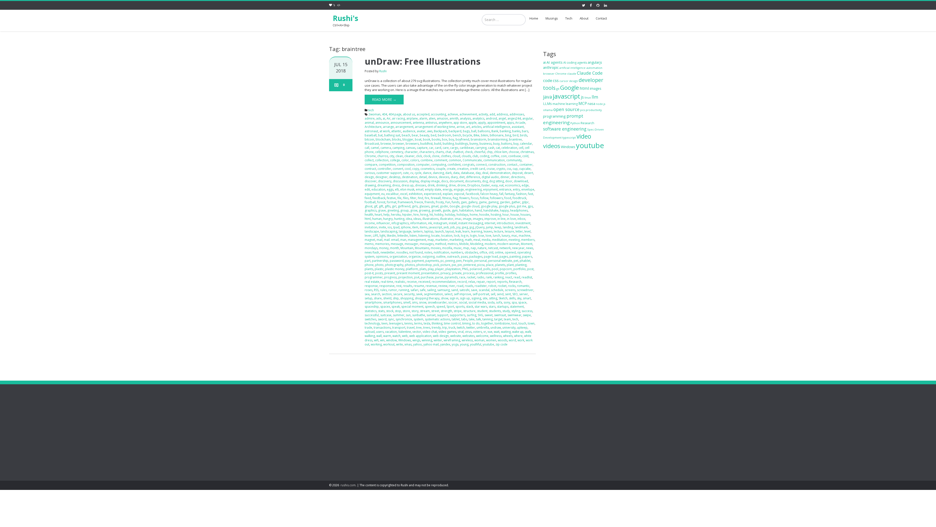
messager (411, 244)
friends (429, 202)
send (500, 294)
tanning (487, 319)
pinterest (469, 265)
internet (490, 223)
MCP (582, 103)
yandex (445, 344)
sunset (431, 315)
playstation (453, 269)
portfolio (519, 269)
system (418, 319)
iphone (406, 227)
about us (409, 114)
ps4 (416, 277)
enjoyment (490, 189)
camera (385, 148)
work (520, 340)
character (411, 152)
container (526, 164)
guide (446, 210)
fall (501, 194)
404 (384, 114)
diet (462, 177)
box (444, 139)
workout (389, 344)
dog (485, 181)
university (509, 327)
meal (476, 240)
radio (480, 277)
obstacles (471, 252)
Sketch (503, 298)
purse (439, 277)
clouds (466, 156)
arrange (388, 127)
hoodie (484, 215)
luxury (506, 235)
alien (432, 118)
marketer (441, 240)
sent (508, 294)
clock (426, 156)
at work (385, 131)
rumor (392, 290)
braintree (515, 139)
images (478, 219)
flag (455, 198)
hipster (407, 215)
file (399, 198)
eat (501, 185)
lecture (498, 231)
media (486, 240)
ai (384, 118)
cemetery (396, 152)
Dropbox (473, 185)
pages (503, 256)
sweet (489, 315)
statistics (371, 311)
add (492, 114)
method (440, 244)
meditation (499, 240)
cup (515, 169)
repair (481, 282)
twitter (470, 327)
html (368, 219)
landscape (372, 231)
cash (491, 148)
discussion (400, 181)
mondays (371, 248)
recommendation (444, 282)
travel (411, 327)
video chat (430, 332)
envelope (527, 189)
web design (441, 336)
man (403, 240)
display (414, 181)
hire (416, 215)
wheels (508, 336)
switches (370, 319)
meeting (514, 240)
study (506, 311)
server (523, 294)
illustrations (430, 219)
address (502, 114)
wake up (518, 332)
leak (458, 231)
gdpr (525, 202)
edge (525, 185)
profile (499, 273)
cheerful (479, 152)
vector (416, 332)
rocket (502, 286)
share (378, 298)
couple (440, 169)
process (468, 273)
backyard (454, 131)
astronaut (371, 131)
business (485, 144)
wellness (496, 336)
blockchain (383, 139)
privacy (445, 273)
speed (440, 306)
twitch (461, 327)
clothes (446, 156)
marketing (456, 240)
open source (566, 109)
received (424, 282)
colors (414, 160)
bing (508, 135)
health (369, 215)
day (478, 173)
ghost (368, 206)
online (499, 252)
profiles (511, 273)
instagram (440, 223)
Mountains (422, 248)
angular (527, 118)
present (389, 273)
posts (379, 273)
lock (456, 235)
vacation (391, 332)
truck (451, 327)
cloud (456, 156)
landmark (521, 227)
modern (490, 244)
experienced (432, 194)
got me (521, 206)
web (405, 336)
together (487, 323)
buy (515, 144)
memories (382, 244)
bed (433, 135)
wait (496, 332)
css (509, 169)
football (370, 202)
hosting (496, 215)
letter (519, 231)
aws (429, 131)
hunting (399, 219)
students (495, 311)
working (376, 344)
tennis (408, 323)
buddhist (426, 144)
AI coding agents (575, 63)
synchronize (404, 319)
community (514, 160)
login (473, 235)
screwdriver (525, 290)
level (527, 231)
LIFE (375, 235)
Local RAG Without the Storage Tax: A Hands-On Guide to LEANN (424, 437)
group (404, 210)
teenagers (396, 323)
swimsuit (500, 315)
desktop (394, 177)
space (522, 302)
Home (533, 18)
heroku (396, 215)
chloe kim (500, 152)
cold (525, 156)
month (394, 248)
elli (397, 189)
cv (411, 173)
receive (412, 282)
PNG (465, 269)
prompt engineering (563, 119)
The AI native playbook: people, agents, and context (420, 451)
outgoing (428, 256)
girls (415, 206)
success (527, 311)
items (423, 227)
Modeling (476, 244)
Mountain (406, 248)
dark (448, 173)
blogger (407, 139)
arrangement (404, 127)
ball (473, 131)
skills (512, 298)
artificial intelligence (496, 127)
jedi (446, 227)
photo (379, 265)
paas (464, 256)
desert (528, 173)
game (483, 202)
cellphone (382, 152)
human (377, 219)
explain (448, 194)
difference (473, 177)
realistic (400, 282)
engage (459, 189)
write (399, 344)
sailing (431, 290)
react (508, 277)
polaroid (476, 269)
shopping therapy (427, 298)
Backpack (440, 131)
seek (419, 294)
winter (438, 340)
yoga (455, 344)
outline (441, 256)
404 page (395, 114)
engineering (473, 189)
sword (382, 319)
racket (471, 277)
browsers (412, 144)
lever (368, 235)
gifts (387, 206)
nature (482, 248)
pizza (481, 265)
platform (412, 269)
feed (368, 198)
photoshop (424, 265)
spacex (385, 306)
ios (390, 227)
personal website (500, 261)
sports (460, 306)
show (444, 298)
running (404, 290)
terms (418, 323)
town (531, 323)
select (448, 294)
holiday (450, 215)
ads (378, 118)
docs (444, 181)
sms (415, 302)
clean (399, 156)
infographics (400, 223)
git (557, 89)
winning (427, 340)
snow (422, 302)
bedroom (444, 135)
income (370, 223)
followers (496, 198)
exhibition (415, 194)
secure (397, 294)
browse (385, 144)
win (382, 340)
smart (527, 298)
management (417, 240)
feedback (378, 198)
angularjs (595, 62)
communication (494, 160)
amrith (453, 118)
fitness (446, 198)
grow (413, 210)
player (439, 269)
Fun (447, 202)
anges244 (514, 118)
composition (406, 164)
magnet (370, 240)
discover (371, 181)
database (467, 173)
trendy (436, 327)
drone (461, 185)
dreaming (384, 185)
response (371, 286)
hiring (424, 215)
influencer (383, 223)
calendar (526, 144)
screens (510, 290)
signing (476, 298)
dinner (504, 177)
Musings (552, 18)
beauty (424, 135)
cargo (454, 148)
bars (525, 131)
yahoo (417, 344)
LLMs (547, 103)
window (391, 340)
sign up (465, 298)
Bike (476, 135)
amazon (442, 118)
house (514, 215)
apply (482, 123)
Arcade (520, 123)
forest (381, 202)
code (547, 80)
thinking (437, 323)
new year (518, 248)
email (419, 189)
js (582, 97)
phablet (525, 261)
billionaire (497, 135)
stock (389, 311)
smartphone (373, 302)
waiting (506, 332)
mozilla (447, 248)
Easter (485, 185)
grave (382, 210)
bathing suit (392, 135)
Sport (450, 306)
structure (469, 311)
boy (451, 139)
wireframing (452, 340)
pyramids (451, 277)
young (464, 344)
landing (508, 227)
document (456, 181)
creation (462, 169)
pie (454, 265)
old (491, 252)
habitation (466, 210)
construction (497, 164)
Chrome (370, 156)
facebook (472, 194)
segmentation (433, 294)
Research (515, 282)
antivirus (431, 123)
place (490, 265)
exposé (459, 194)
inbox (521, 219)
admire (370, 118)
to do (476, 323)
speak (395, 306)
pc (442, 261)
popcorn (506, 269)
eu (383, 194)
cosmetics (427, 169)
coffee (495, 156)
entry (516, 189)
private (457, 273)
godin (444, 206)
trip (444, 327)
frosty (440, 202)
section (387, 294)
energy (447, 189)
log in (464, 235)
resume (419, 286)
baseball (371, 135)
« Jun (471, 461)
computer (423, 164)
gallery (473, 202)
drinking (441, 185)
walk (528, 332)
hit (431, 215)
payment (418, 261)
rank (489, 277)
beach (406, 135)
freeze (418, 202)
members (528, 240)
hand (478, 210)
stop (398, 311)
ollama (548, 110)
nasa (591, 103)
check (469, 152)
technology (372, 323)
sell (493, 294)
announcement (400, 123)
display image (430, 181)
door (508, 181)
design (369, 177)
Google (454, 206)
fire (427, 198)
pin (460, 265)
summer (398, 315)
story (415, 311)
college (395, 160)
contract (370, 169)
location (446, 235)
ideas (417, 219)
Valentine (404, 332)
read (517, 277)
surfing (471, 315)
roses (368, 290)
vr (484, 332)
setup (368, 298)
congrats (468, 164)
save (474, 290)
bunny (473, 144)
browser (398, 144)
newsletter (387, 252)
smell (406, 302)
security (409, 294)
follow (484, 198)
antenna (418, 123)
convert (398, 169)
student (482, 311)
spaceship (372, 306)
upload (370, 332)
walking (370, 336)
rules (383, 290)
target (498, 319)
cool (408, 169)
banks (516, 131)
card (438, 148)
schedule (497, 290)
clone (435, 156)
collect (369, 160)
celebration (509, 148)
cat (498, 148)
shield (387, 298)
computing (438, 164)
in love (511, 219)
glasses (424, 206)
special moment (412, 306)
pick (436, 265)
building (448, 144)
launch (439, 231)
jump (489, 227)
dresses (420, 185)
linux (588, 97)
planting (520, 265)
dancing (438, 173)
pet (516, 261)
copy (415, 169)
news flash (372, 252)
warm (387, 336)
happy (504, 210)
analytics (478, 118)
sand (454, 290)
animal (369, 123)
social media (477, 302)
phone (369, 265)
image (467, 219)
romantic (523, 286)
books (436, 139)
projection (405, 277)
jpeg (465, 227)
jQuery (480, 227)
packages (475, 256)
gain (464, 202)
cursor (563, 81)
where (518, 336)
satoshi (464, 290)
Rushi (383, 71)
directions (518, 177)
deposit (517, 173)
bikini (484, 135)
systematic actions (437, 319)
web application (420, 336)
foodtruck (519, 198)
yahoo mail (431, 344)
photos (410, 265)
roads (469, 286)
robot (492, 286)
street (435, 311)
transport (398, 327)
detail (423, 177)
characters (426, 152)
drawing (370, 185)
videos (551, 146)
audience (409, 131)
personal (480, 261)
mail (379, 240)
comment (440, 160)
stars (492, 306)
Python (575, 123)
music (458, 248)
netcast (493, 248)
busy (496, 144)
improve (490, 219)
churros (382, 156)
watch (396, 336)
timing (466, 323)
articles (476, 127)
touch (522, 323)
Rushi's (345, 18)
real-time (387, 282)
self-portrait (481, 294)
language (405, 231)
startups (502, 306)
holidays (462, 215)
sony (507, 302)
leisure (509, 231)
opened (510, 252)
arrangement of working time (435, 127)
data (456, 173)
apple (472, 123)
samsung (443, 290)
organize (415, 256)
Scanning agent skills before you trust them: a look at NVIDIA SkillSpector (425, 460)
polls (486, 269)
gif (375, 206)
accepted (423, 114)
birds (523, 135)
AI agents (554, 62)
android (491, 118)
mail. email (391, 240)
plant (510, 265)
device (432, 177)
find (420, 198)
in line (501, 219)
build (437, 144)
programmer (374, 277)
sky (519, 298)
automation (594, 68)
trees (426, 327)
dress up (407, 185)
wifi (376, 340)
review (442, 286)
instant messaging (470, 223)
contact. (512, 164)
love (488, 235)
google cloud (470, 206)
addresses (516, 114)
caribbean (467, 148)
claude (571, 73)
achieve (453, 114)
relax (471, 282)
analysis (465, 118)
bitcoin (369, 139)
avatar (421, 131)
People (468, 261)
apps (510, 123)
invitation (371, 227)
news (529, 248)
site (485, 298)
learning (476, 231)
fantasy (510, 194)
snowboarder (437, 302)
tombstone (502, 323)
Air (388, 118)
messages (427, 244)
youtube (488, 344)
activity (483, 114)
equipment (372, 194)
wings (416, 340)
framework (405, 202)
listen (413, 235)
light (382, 235)
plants (369, 269)
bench (457, 135)
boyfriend (462, 139)
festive (391, 198)
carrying (481, 148)
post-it (369, 273)
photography (394, 265)
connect (481, 164)
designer (381, 177)
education (378, 189)
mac (514, 235)
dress (396, 185)
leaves (488, 231)
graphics (371, 210)
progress (390, 277)
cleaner (409, 156)
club (475, 156)
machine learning (565, 104)
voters (477, 332)
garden (505, 202)
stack (469, 306)
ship (396, 298)
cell (521, 148)
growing (424, 210)
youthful (475, 344)
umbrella (483, 327)
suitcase (385, 315)
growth (436, 210)
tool (514, 323)
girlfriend (404, 206)
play (431, 269)
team (507, 319)
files (406, 198)
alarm (423, 118)
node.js (600, 104)
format (391, 202)
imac (458, 219)
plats (422, 269)
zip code (501, 344)
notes (428, 252)
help (386, 215)
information (418, 223)
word (512, 340)
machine (524, 235)
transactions (382, 327)
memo (369, 244)
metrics (453, 244)
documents (473, 181)
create (451, 169)
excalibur (392, 194)
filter (413, 198)
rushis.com (348, 485)
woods (502, 340)
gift (381, 206)
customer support (388, 173)
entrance (505, 189)
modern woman (508, 244)
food (507, 198)
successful (372, 315)
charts (439, 152)
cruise (491, 169)
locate (435, 235)
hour (505, 215)
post (530, 269)
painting (515, 256)
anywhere (445, 123)
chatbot (458, 152)
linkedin (402, 235)
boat (418, 139)
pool (495, 269)
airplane (412, 118)
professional (484, 273)
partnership (380, 261)
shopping (406, 298)
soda (491, 302)
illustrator (446, 219)
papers (527, 256)
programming (554, 116)
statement (517, 306)
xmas (408, 344)
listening (424, 235)
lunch (496, 235)
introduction (505, 223)
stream (425, 311)
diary (454, 177)
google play (489, 206)
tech (371, 110)
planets (500, 265)
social (463, 302)
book (426, 139)
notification (441, 252)
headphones (519, 210)
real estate (372, 282)
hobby (438, 215)
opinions (382, 256)
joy (458, 227)
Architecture (373, 127)
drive (452, 185)
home (474, 215)
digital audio (490, 177)
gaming (493, 202)
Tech (568, 18)
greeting (393, 210)
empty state (433, 189)
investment (522, 223)
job (452, 227)
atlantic (396, 131)
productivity (594, 110)
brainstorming (497, 139)
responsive (387, 286)
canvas (410, 148)
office (483, 252)
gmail (435, 206)
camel (375, 148)
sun (408, 315)
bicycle (467, 135)
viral (461, 332)
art (468, 127)
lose (481, 235)
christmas (527, 152)
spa (514, 302)
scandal (484, 290)
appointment (496, 123)
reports (502, 282)
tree (419, 327)
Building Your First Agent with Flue (421, 444)
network (505, 248)
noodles (402, 252)
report (491, 282)
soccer (453, 302)
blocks (396, 139)
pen (459, 261)
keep (498, 227)
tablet (456, 319)
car (431, 148)
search (375, 294)
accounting (438, 114)
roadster (481, 286)
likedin (391, 235)
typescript (569, 137)
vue (490, 332)
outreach (453, 256)
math (468, 240)
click (419, 156)
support (442, 315)
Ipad (396, 227)
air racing (398, 118)
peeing (450, 261)
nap (473, 248)
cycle (418, 173)
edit (367, 189)
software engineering (564, 129)
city (392, 156)
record (462, 282)
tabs (464, 319)
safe (423, 290)
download (521, 181)
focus (474, 198)
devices (444, 177)
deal (485, 173)
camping (398, 148)
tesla (427, 323)
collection (382, 160)
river (452, 286)
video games (447, 332)
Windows (404, 340)
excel (403, 194)
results (407, 286)
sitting (493, 298)
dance (427, 173)
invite (382, 227)
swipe (527, 315)
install (453, 223)
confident (454, 164)
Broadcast (372, 144)
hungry (388, 219)
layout (449, 231)
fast (530, 194)
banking (505, 131)
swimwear (514, 315)
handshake (490, 210)
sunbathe (418, 315)
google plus (507, 206)
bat (380, 135)
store (406, 311)
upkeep (522, 327)
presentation (430, 273)
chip (490, 152)
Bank (494, 131)
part (367, 261)
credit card (477, 169)
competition (387, 164)
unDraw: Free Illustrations (422, 61)
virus (468, 332)
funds (455, 202)
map (431, 240)
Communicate (472, 160)
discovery (384, 181)
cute (406, 173)
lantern (418, 231)
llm (595, 97)
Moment (526, 244)
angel (502, 118)
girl (394, 206)
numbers (457, 252)
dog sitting (496, 181)
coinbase (514, 156)
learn (465, 231)
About (584, 18)
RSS (376, 290)
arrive (461, 127)
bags (466, 131)
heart (378, 215)
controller (384, 169)
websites (468, 336)
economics (512, 185)
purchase (427, 277)
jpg (471, 227)
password (397, 261)
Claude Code (590, 73)
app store (460, 123)
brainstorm (478, 139)
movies (436, 248)
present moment (408, 273)
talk (478, 319)
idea (409, 219)
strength (446, 311)
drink (431, 185)
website (455, 336)
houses (525, 215)
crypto (500, 169)
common (455, 160)
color (405, 160)
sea (367, 294)
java (547, 96)
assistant (518, 127)
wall (379, 336)
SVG (480, 315)
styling (515, 311)
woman (479, 340)
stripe (458, 311)
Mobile (464, 244)
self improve (462, 294)
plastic (379, 269)
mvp (466, 248)
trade (368, 327)
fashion (521, 194)
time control (452, 323)
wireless (467, 340)
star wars (481, 306)
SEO (515, 294)
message (397, 244)
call (367, 148)
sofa (499, 302)
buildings (461, 144)
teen (384, 323)
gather (515, 202)
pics (582, 110)
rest (398, 286)
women (491, 340)
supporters (457, 315)
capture (422, 148)
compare (371, 164)
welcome (482, 336)
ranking (498, 277)
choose (514, 152)
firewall (436, 198)
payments (432, 261)
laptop (428, 231)
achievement (468, 114)
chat (448, 152)
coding (484, 156)
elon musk (407, 189)
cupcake (525, 169)
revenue (431, 286)
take (472, 319)
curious (370, 173)
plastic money (394, 269)
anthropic (551, 67)
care (446, 148)
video (583, 136)
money (384, 248)
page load (491, 256)
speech (430, 306)
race (462, 277)
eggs (390, 189)
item (415, 227)
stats (381, 311)
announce (382, 123)
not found (416, 252)
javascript (435, 227)
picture (445, 265)
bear (415, 135)
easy (494, 185)
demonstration (500, 173)
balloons (484, 131)
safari (414, 290)
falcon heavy (489, 194)
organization (398, 256)
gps (530, 206)
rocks (512, 286)
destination (410, 177)
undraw (495, 327)
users (380, 332)
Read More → (384, 99)
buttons (506, 144)
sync (391, 319)
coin (504, 156)
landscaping (388, 231)
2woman (374, 114)
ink (430, 223)
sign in (454, 298)
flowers (464, 198)
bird (515, 135)
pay (407, 261)
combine (426, 160)
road (460, 286)
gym (455, 210)
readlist (527, 277)
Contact (601, 18)
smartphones (392, 302)
